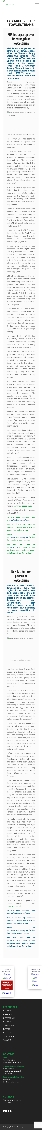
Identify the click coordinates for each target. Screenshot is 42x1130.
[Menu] (36, 4)
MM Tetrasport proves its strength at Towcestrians (21, 39)
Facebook (14, 547)
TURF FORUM (8, 1015)
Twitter (12, 537)
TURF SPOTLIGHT (9, 1018)
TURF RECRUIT (8, 1033)
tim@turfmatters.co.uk (11, 1082)
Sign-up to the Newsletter (12, 1100)
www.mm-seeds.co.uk (23, 506)
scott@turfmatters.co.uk (12, 1063)
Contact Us (7, 1103)
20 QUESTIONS (8, 1025)
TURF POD (6, 1029)
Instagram (24, 537)
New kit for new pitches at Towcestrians (21, 576)
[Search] (30, 4)
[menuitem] (30, 4)
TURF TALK (7, 1022)
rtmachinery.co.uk (14, 906)
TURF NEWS (7, 1011)
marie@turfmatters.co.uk (12, 1071)
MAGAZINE (7, 1040)
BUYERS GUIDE (8, 1036)
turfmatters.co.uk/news (20, 520)
